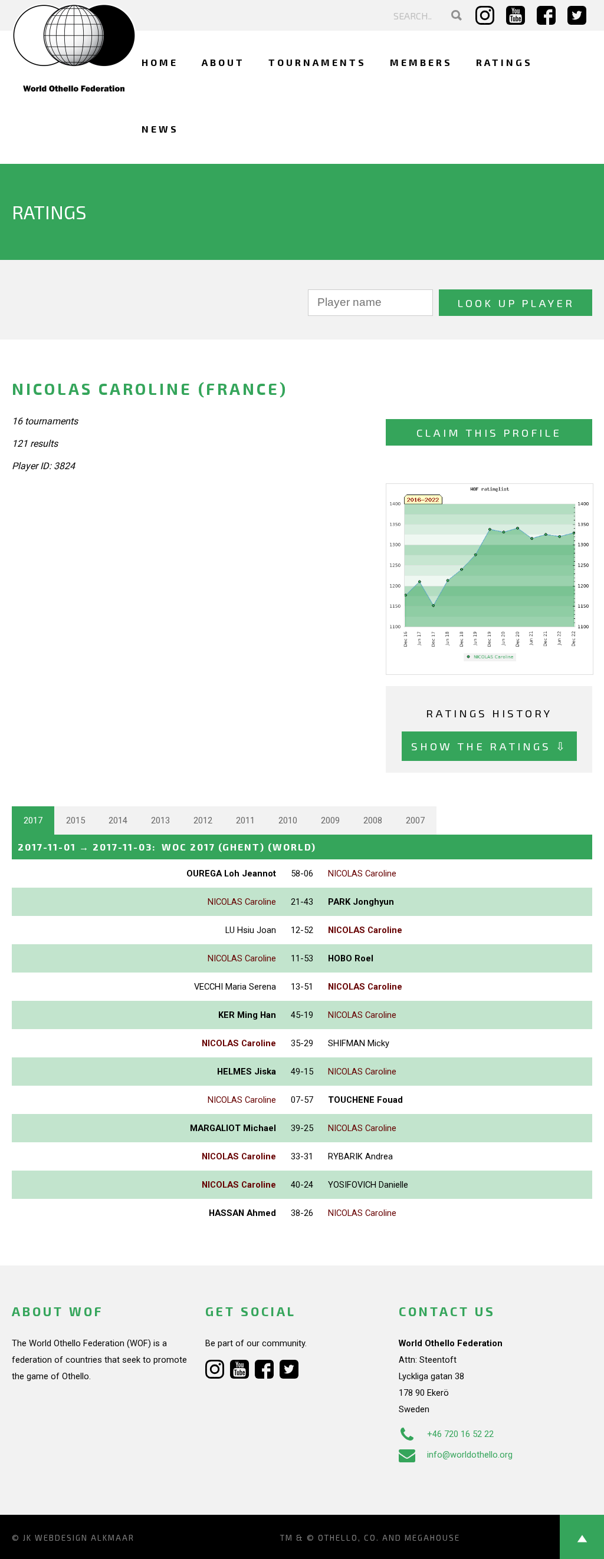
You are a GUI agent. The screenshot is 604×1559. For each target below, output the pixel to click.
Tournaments (317, 62)
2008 (372, 820)
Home (160, 62)
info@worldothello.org (470, 1454)
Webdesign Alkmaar (84, 1537)
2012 (202, 820)
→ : (167, 846)
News (160, 128)
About (223, 62)
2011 (245, 820)
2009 (330, 820)
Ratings (504, 62)
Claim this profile (489, 432)
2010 (287, 820)
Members (421, 62)
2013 (160, 820)
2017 (33, 820)
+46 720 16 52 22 (460, 1434)
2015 (75, 820)
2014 (118, 820)
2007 (415, 820)
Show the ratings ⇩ (489, 746)
